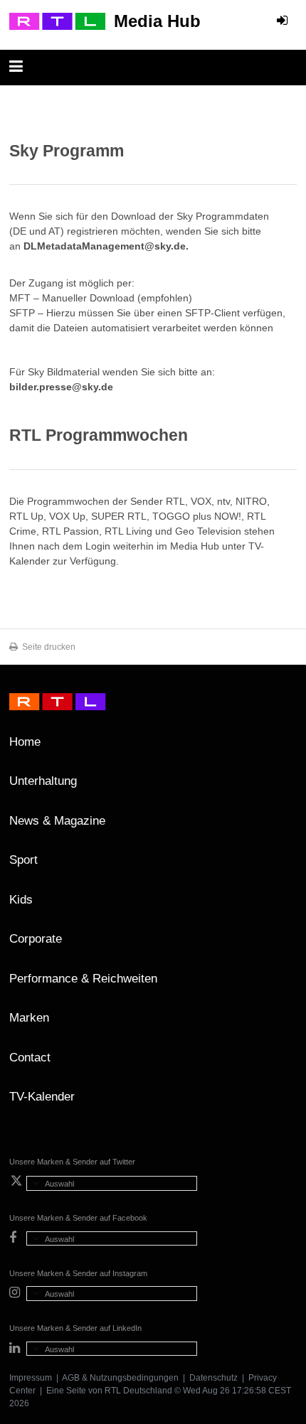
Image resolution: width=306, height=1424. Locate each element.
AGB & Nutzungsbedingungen (120, 1378)
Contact (30, 1057)
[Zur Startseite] (57, 21)
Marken (29, 1017)
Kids (21, 899)
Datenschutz (213, 1378)
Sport (23, 860)
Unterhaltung (43, 781)
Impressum (30, 1378)
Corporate (35, 939)
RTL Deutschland (138, 1391)
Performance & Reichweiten (83, 978)
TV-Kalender (42, 1096)
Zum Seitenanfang (282, 747)
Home (25, 742)
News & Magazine (57, 821)
